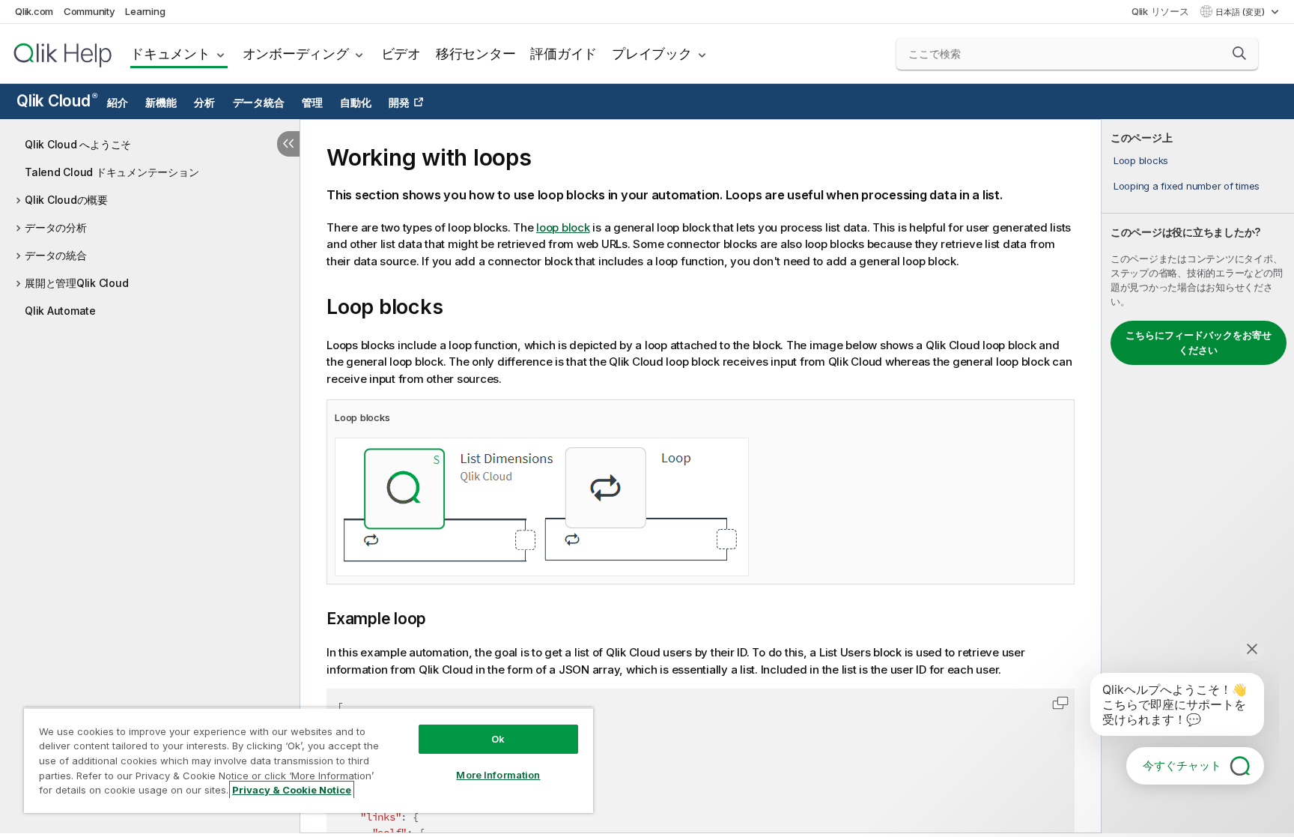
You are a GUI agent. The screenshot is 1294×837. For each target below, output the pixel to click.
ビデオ (401, 53)
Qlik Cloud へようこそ (78, 144)
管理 (312, 103)
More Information (498, 775)
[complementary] (1198, 476)
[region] (308, 760)
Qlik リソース (1160, 11)
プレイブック (652, 53)
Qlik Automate (60, 310)
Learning (145, 11)
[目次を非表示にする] (288, 144)
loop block (563, 227)
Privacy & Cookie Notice (291, 790)
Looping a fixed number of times (1187, 186)
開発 (399, 103)
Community (89, 11)
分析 (204, 103)
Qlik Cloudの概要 (66, 199)
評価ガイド (563, 53)
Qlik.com (34, 11)
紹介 (117, 103)
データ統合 (259, 103)
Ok (498, 739)
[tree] (150, 223)
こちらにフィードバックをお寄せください (1199, 342)
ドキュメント (170, 53)
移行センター (476, 53)
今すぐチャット (1182, 765)
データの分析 (56, 227)
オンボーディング (296, 53)
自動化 (355, 103)
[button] (1239, 53)
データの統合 (56, 255)
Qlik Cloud (56, 100)
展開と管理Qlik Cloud (76, 283)
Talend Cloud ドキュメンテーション (111, 172)
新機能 (160, 103)
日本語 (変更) (1241, 12)
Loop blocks (1141, 160)
